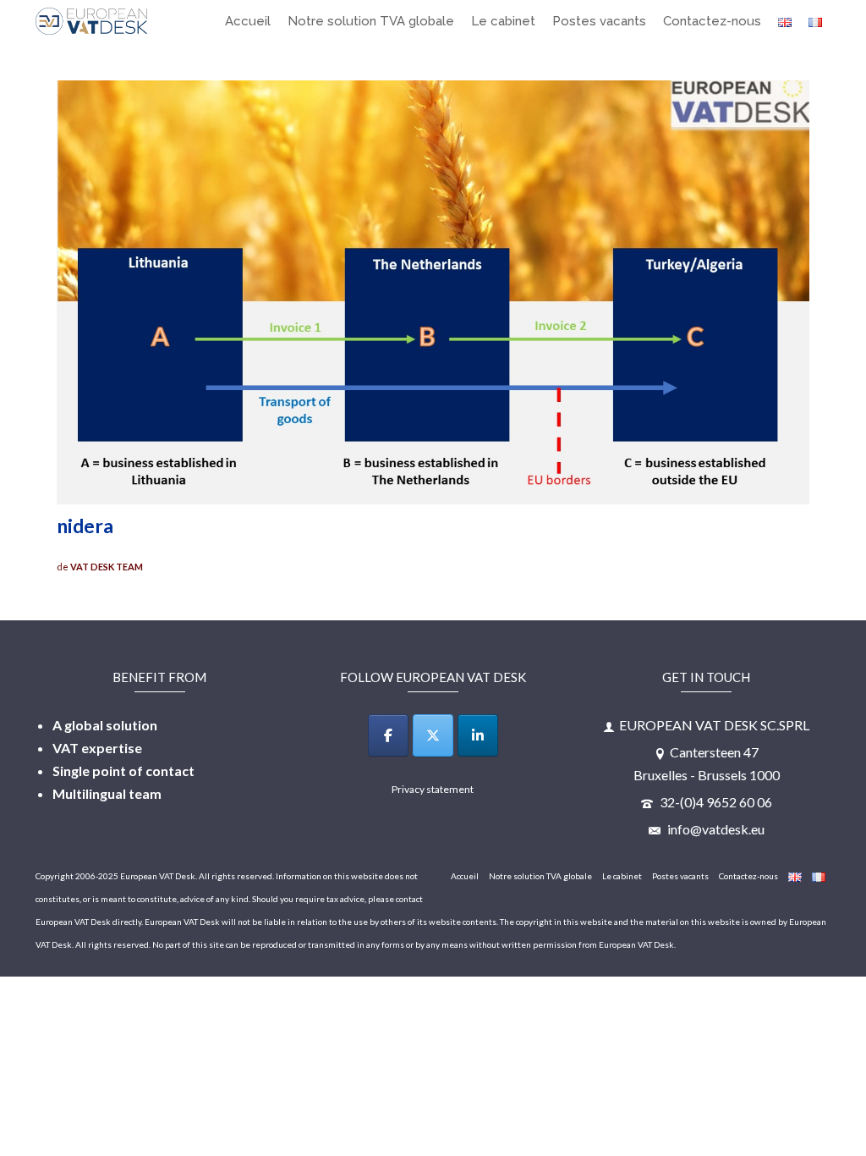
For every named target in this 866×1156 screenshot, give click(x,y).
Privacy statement (433, 789)
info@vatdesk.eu (715, 829)
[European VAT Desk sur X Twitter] (433, 735)
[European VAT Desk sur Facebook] (388, 735)
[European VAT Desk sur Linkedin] (478, 735)
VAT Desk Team (106, 566)
